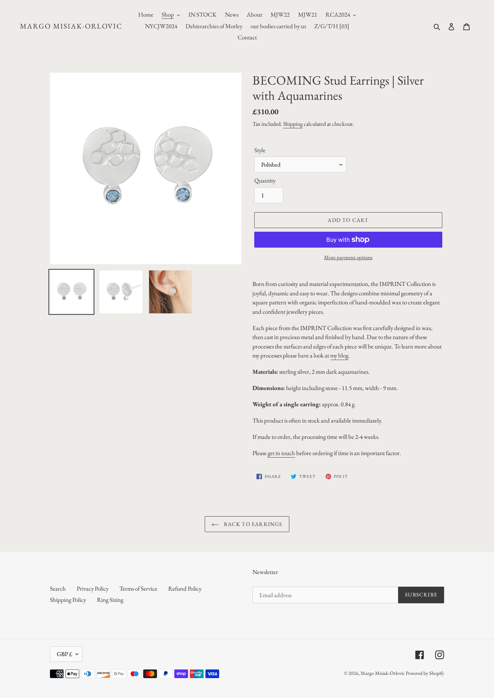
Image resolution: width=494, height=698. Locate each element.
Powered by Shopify (425, 673)
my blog (339, 355)
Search (58, 588)
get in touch (281, 453)
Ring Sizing (110, 600)
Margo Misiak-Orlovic (71, 26)
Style (259, 150)
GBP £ (64, 654)
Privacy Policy (92, 588)
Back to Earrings (252, 524)
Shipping (293, 124)
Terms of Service (138, 588)
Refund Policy (184, 588)
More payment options (348, 257)
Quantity (265, 180)
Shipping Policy (68, 600)
